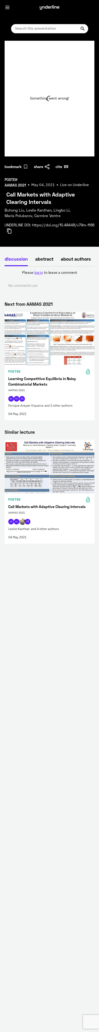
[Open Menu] (7, 7)
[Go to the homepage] (49, 7)
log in (38, 273)
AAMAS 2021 (39, 304)
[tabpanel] (49, 279)
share (38, 166)
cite (58, 166)
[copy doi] (11, 231)
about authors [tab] (76, 259)
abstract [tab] (44, 259)
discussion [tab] (16, 259)
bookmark (13, 166)
